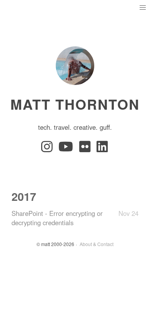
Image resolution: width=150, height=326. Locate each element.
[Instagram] (48, 148)
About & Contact (96, 244)
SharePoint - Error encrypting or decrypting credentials (57, 218)
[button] (142, 7)
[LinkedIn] (103, 148)
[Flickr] (86, 148)
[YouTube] (67, 148)
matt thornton (75, 104)
